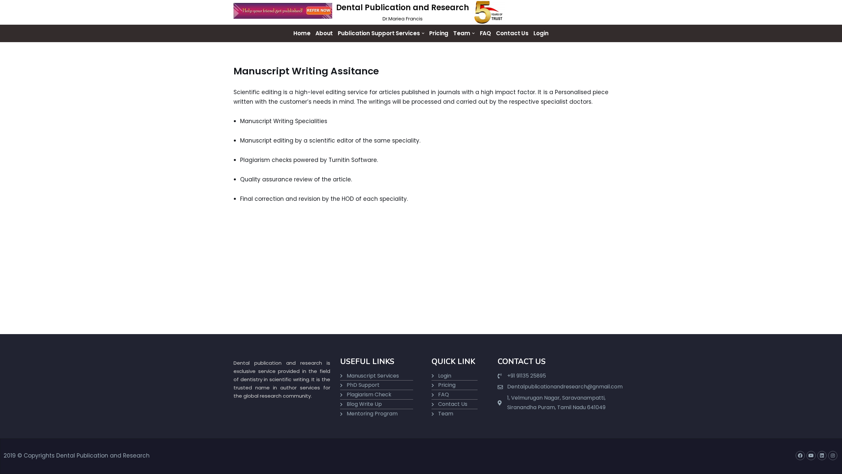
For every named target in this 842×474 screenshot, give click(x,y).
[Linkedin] (822, 455)
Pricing (438, 33)
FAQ (485, 33)
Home (301, 33)
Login (541, 33)
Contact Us (512, 33)
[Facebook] (800, 455)
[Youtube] (811, 455)
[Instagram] (832, 455)
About (324, 33)
